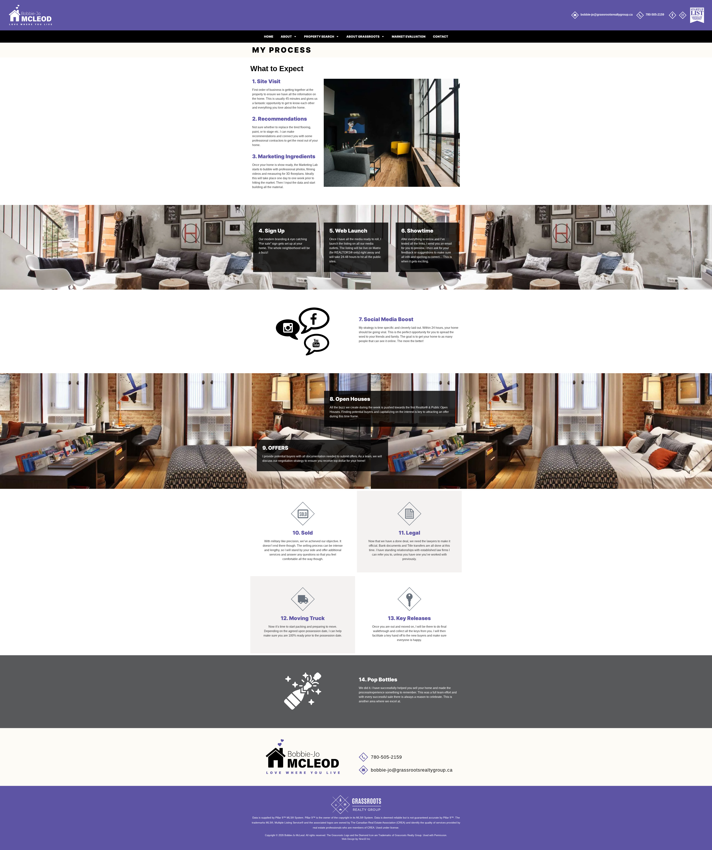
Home (268, 36)
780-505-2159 (655, 14)
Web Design (348, 839)
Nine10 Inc (364, 839)
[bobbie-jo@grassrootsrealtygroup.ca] (575, 15)
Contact (440, 36)
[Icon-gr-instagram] (682, 15)
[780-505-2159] (640, 15)
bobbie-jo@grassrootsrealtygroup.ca (607, 14)
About (286, 36)
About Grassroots (363, 36)
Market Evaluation (409, 36)
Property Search (319, 36)
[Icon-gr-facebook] (672, 15)
